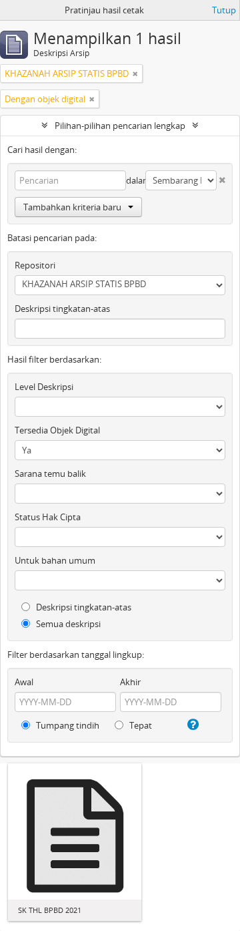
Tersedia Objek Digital (57, 430)
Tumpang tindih (66, 725)
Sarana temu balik (50, 474)
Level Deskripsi (44, 387)
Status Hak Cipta (48, 517)
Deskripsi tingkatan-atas (62, 309)
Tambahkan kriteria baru (72, 207)
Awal (24, 682)
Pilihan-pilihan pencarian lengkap (120, 126)
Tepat (139, 725)
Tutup (224, 10)
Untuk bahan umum (55, 560)
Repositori (35, 265)
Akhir (130, 682)
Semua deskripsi (67, 624)
